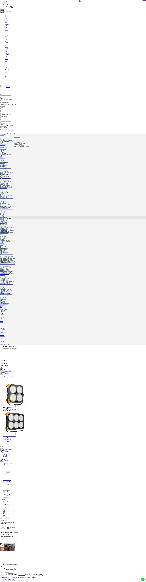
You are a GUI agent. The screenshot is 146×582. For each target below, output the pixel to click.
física (6, 19)
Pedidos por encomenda (7, 497)
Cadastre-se (8, 83)
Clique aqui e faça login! (11, 133)
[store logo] (10, 8)
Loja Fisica (5, 492)
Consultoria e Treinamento (5, 344)
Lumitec (6, 30)
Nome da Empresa (3, 118)
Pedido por (7, 53)
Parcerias (6, 59)
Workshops (7, 64)
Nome (1, 109)
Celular (6, 48)
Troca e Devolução (6, 481)
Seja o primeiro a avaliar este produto (9, 409)
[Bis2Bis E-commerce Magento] (9, 579)
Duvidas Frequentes (6, 490)
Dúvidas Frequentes (8, 69)
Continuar (10, 99)
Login (4, 2)
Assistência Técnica (6, 495)
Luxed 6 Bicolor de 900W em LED (9, 436)
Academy (6, 31)
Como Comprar (5, 491)
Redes (6, 41)
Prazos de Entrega (6, 484)
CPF (1, 114)
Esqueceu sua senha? (4, 99)
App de (6, 47)
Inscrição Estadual (3, 120)
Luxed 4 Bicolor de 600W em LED (9, 407)
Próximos (6, 63)
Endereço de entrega (6, 505)
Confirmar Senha (3, 127)
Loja (6, 18)
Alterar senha (5, 502)
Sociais (6, 42)
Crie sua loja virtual (6, 580)
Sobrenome (2, 112)
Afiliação (6, 74)
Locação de (7, 35)
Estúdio (6, 36)
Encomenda (7, 54)
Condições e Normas (6, 482)
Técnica (6, 25)
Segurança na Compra (7, 480)
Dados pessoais (5, 501)
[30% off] (15, 506)
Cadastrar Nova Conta (4, 129)
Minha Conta (5, 1)
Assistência (7, 24)
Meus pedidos (5, 504)
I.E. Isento (3, 128)
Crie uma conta (5, 4)
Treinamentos (5, 485)
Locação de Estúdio (6, 494)
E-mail (1, 96)
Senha (1, 98)
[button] (7, 410)
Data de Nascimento (4, 116)
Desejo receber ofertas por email (7, 125)
